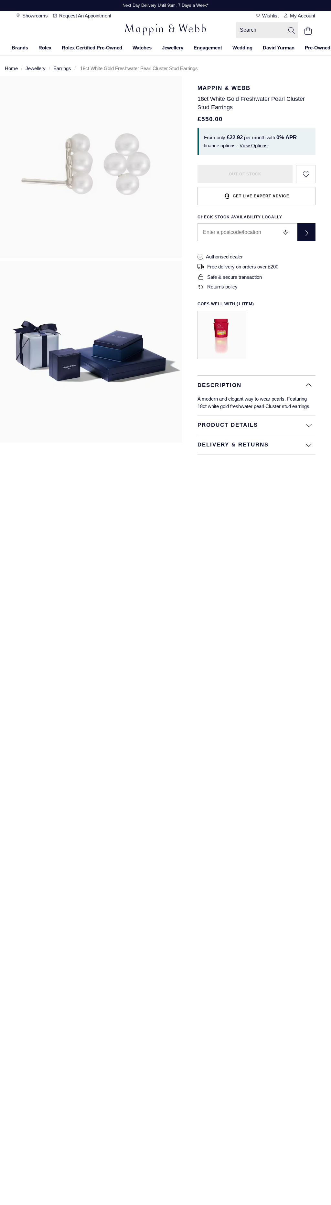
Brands (20, 47)
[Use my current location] (286, 232)
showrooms (34, 15)
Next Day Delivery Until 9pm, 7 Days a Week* (165, 5)
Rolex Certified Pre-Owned (92, 47)
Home (11, 68)
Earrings (62, 68)
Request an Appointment (84, 15)
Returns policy (222, 286)
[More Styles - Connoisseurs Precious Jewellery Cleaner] (222, 335)
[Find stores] (306, 232)
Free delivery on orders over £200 (242, 266)
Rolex (44, 47)
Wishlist (270, 15)
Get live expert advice (261, 196)
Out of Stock (245, 174)
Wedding (242, 47)
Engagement (208, 47)
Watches (142, 47)
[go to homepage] (165, 30)
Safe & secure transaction (234, 277)
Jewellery (172, 47)
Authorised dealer (224, 256)
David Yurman (278, 47)
